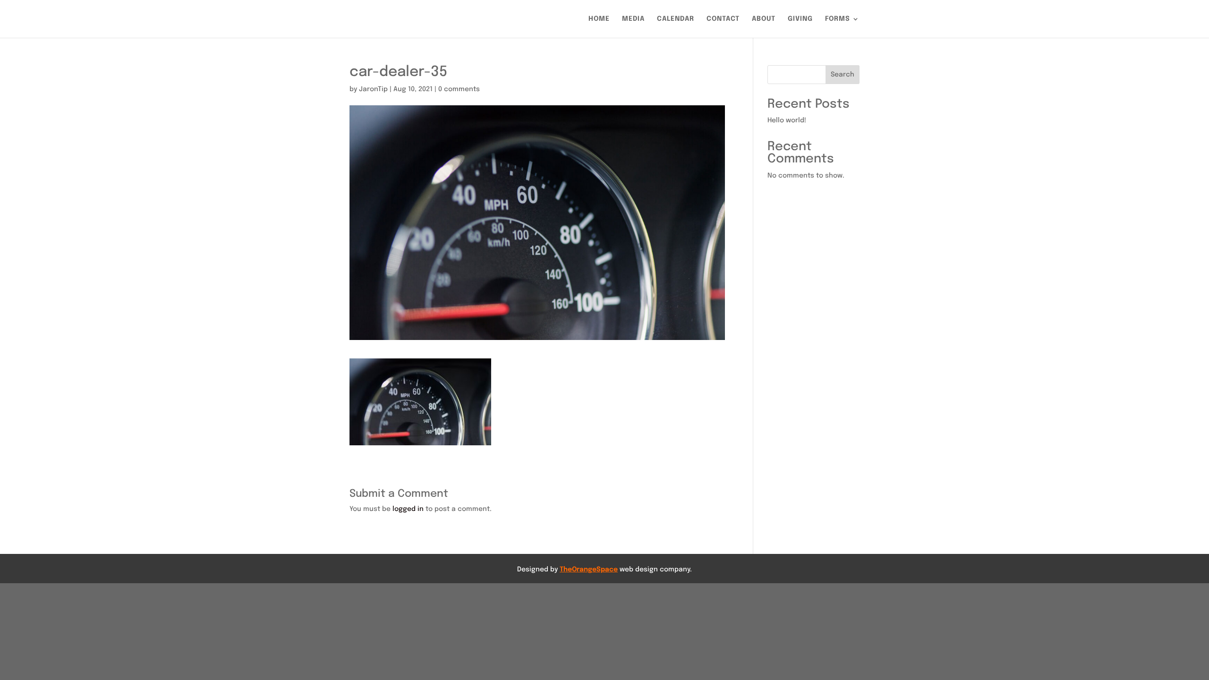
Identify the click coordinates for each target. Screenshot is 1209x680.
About (763, 19)
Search (842, 74)
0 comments (459, 89)
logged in (408, 509)
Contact (723, 19)
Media (633, 19)
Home (599, 19)
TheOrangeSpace (589, 569)
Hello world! (786, 120)
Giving (800, 19)
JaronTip (373, 89)
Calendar (675, 19)
